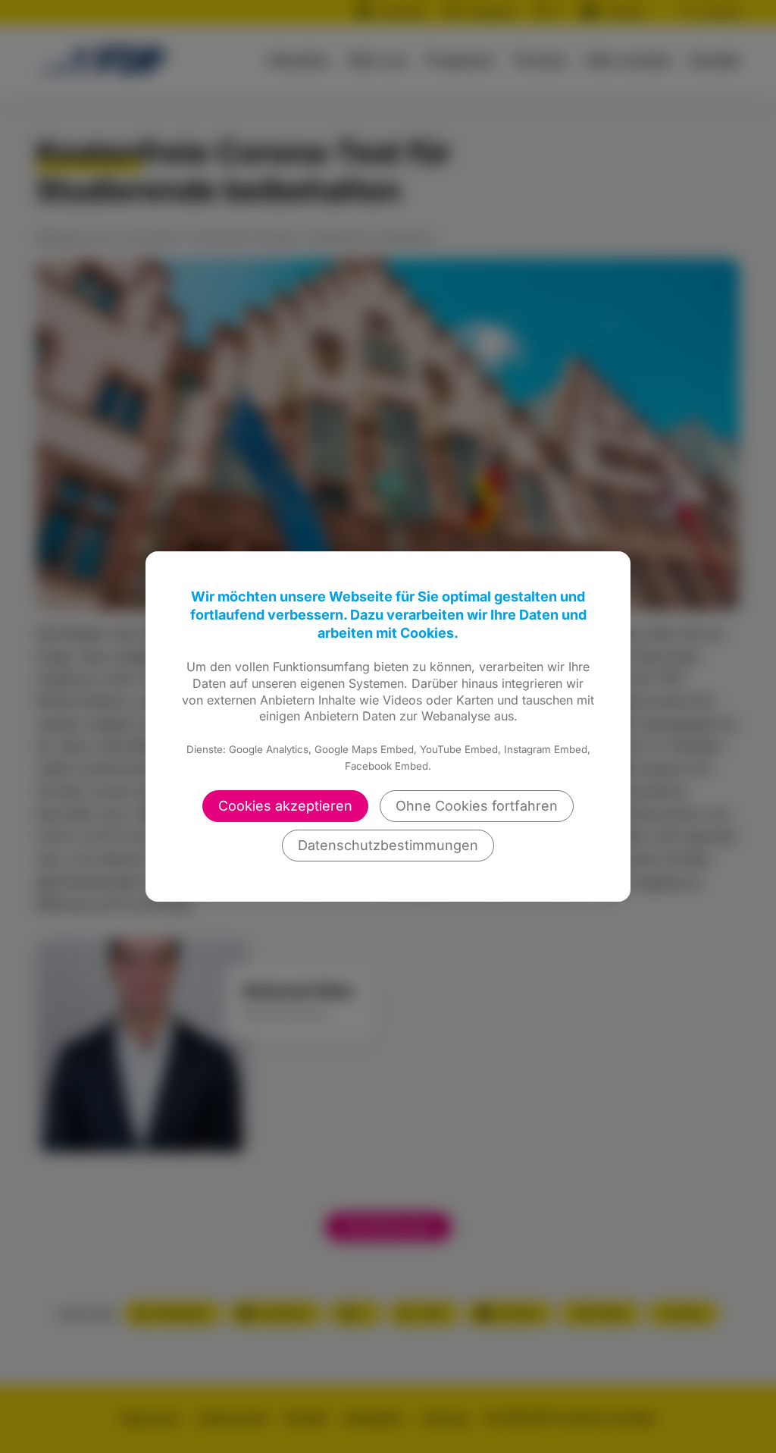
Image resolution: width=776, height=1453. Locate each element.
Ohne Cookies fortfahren (477, 806)
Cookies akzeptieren (285, 806)
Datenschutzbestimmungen (388, 845)
